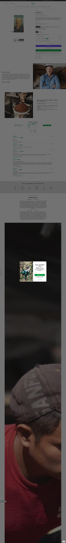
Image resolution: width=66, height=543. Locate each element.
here (42, 277)
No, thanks (39, 279)
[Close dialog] (45, 262)
